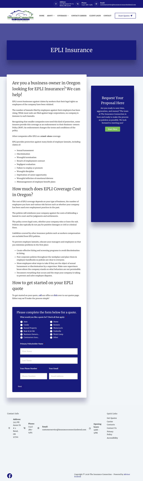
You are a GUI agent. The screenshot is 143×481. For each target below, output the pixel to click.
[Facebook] (9, 475)
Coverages (62, 16)
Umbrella (57, 331)
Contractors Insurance (32, 337)
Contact (107, 16)
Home (41, 16)
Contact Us (112, 428)
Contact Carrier (78, 16)
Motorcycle (58, 328)
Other (55, 337)
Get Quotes (112, 418)
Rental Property (30, 328)
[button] (112, 129)
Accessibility (112, 438)
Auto (25, 322)
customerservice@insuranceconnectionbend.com (118, 5)
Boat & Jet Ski (29, 331)
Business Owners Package (32, 334)
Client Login (95, 16)
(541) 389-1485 (87, 5)
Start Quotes (124, 16)
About (50, 16)
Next (20, 386)
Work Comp (58, 334)
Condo (26, 325)
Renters (56, 325)
